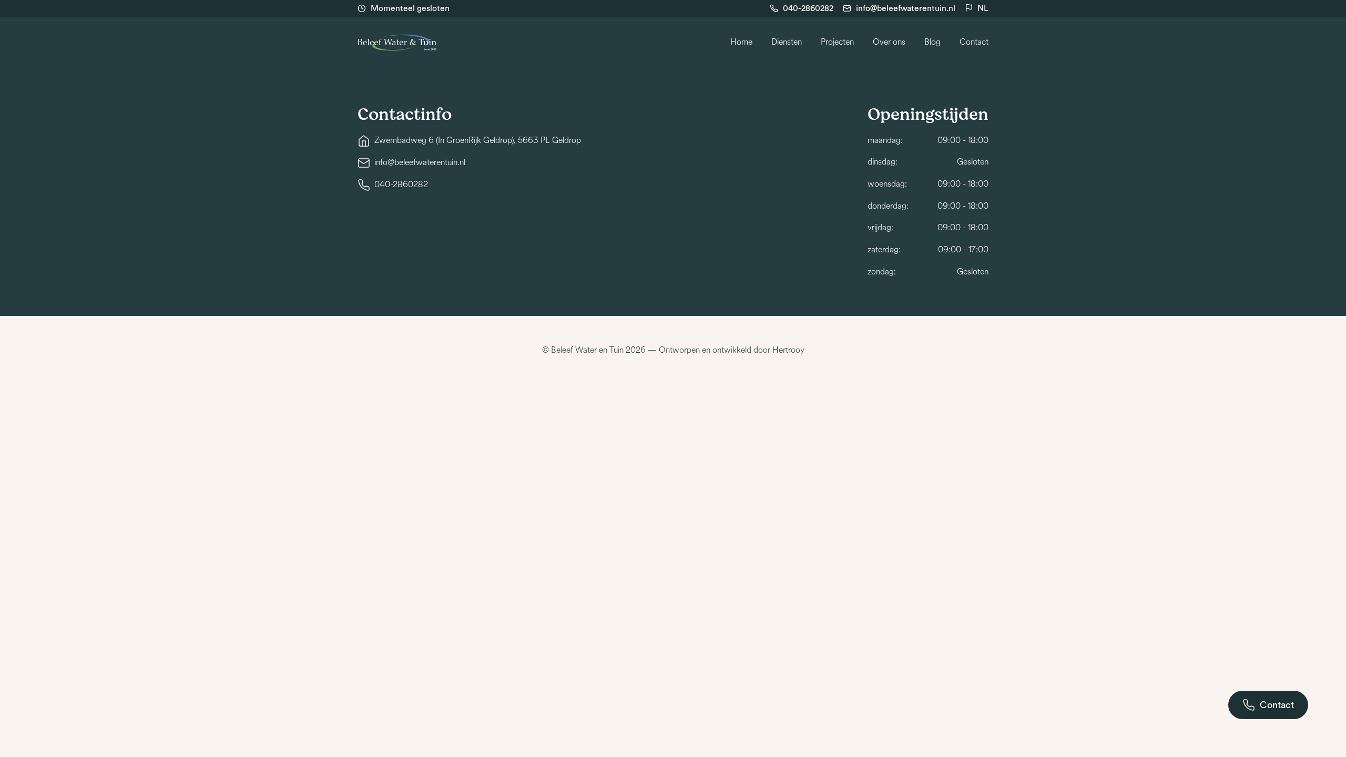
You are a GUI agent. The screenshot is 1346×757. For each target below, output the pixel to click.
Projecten (837, 42)
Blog (932, 42)
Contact (974, 42)
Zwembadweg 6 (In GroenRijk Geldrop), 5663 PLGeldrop (477, 140)
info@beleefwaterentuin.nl (905, 8)
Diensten (786, 42)
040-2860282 (808, 8)
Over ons (889, 42)
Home (741, 42)
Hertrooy (788, 350)
